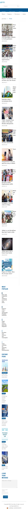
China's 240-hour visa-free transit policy (4, 376)
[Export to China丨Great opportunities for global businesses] (5, 410)
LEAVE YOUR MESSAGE (5, 475)
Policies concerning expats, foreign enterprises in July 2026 (5, 446)
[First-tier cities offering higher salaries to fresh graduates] (7, 29)
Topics (14, 15)
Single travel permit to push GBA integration (4, 324)
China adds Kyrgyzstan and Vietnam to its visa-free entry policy (4, 298)
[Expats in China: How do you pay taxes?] (7, 264)
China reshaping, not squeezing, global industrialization (4, 347)
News (21, 12)
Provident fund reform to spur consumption (4, 335)
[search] (17, 6)
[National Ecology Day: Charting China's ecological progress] (5, 385)
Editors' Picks (5, 355)
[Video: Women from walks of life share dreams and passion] (7, 112)
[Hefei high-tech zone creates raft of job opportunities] (7, 50)
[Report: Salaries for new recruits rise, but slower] (7, 71)
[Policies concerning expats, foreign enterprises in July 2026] (5, 434)
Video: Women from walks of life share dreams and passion (8, 121)
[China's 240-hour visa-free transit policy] (5, 365)
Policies (12, 12)
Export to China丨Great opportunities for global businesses (4, 312)
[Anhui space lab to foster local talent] (7, 243)
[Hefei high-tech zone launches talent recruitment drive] (7, 92)
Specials (5, 15)
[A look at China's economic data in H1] (5, 457)
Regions (22, 15)
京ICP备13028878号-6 (14, 506)
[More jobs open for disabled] (7, 216)
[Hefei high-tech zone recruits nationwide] (7, 135)
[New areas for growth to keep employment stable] (7, 175)
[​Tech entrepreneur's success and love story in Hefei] (7, 154)
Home (4, 12)
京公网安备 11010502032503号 (14, 508)
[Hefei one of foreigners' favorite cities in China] (7, 195)
